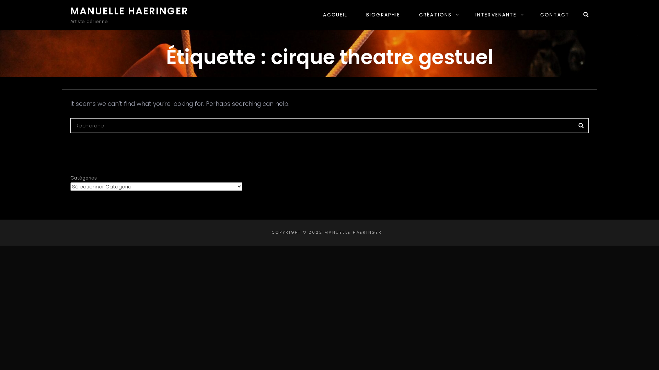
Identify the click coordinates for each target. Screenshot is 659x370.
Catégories (83, 177)
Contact (554, 14)
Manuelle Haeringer (129, 11)
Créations (435, 14)
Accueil (335, 14)
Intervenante (496, 14)
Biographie (383, 14)
